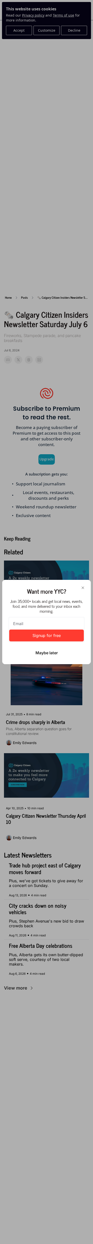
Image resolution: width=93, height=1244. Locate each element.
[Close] (83, 588)
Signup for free (46, 635)
